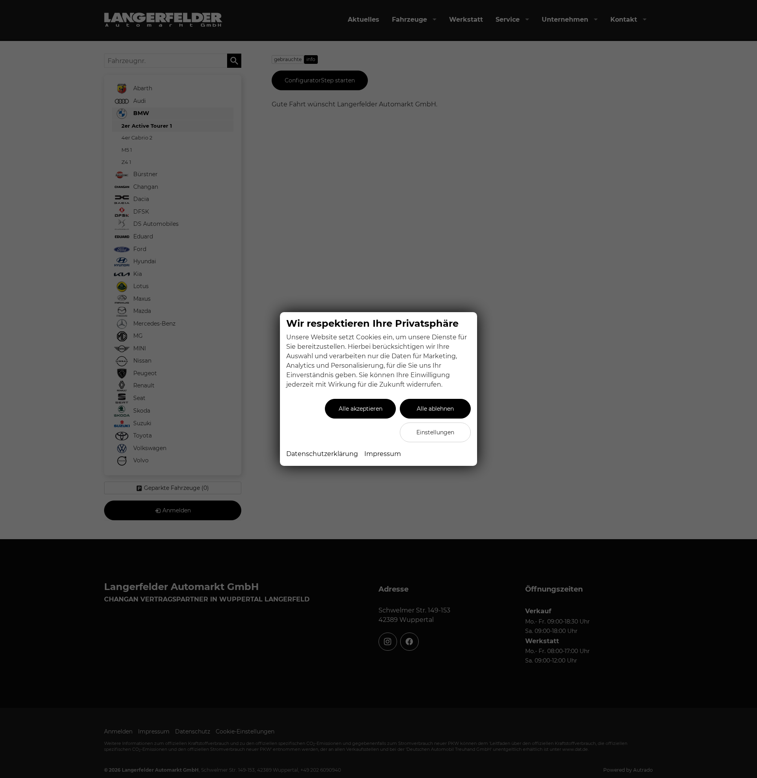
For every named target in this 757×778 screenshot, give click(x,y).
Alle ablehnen (435, 408)
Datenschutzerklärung (322, 454)
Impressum (382, 454)
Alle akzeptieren (360, 408)
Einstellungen (435, 432)
